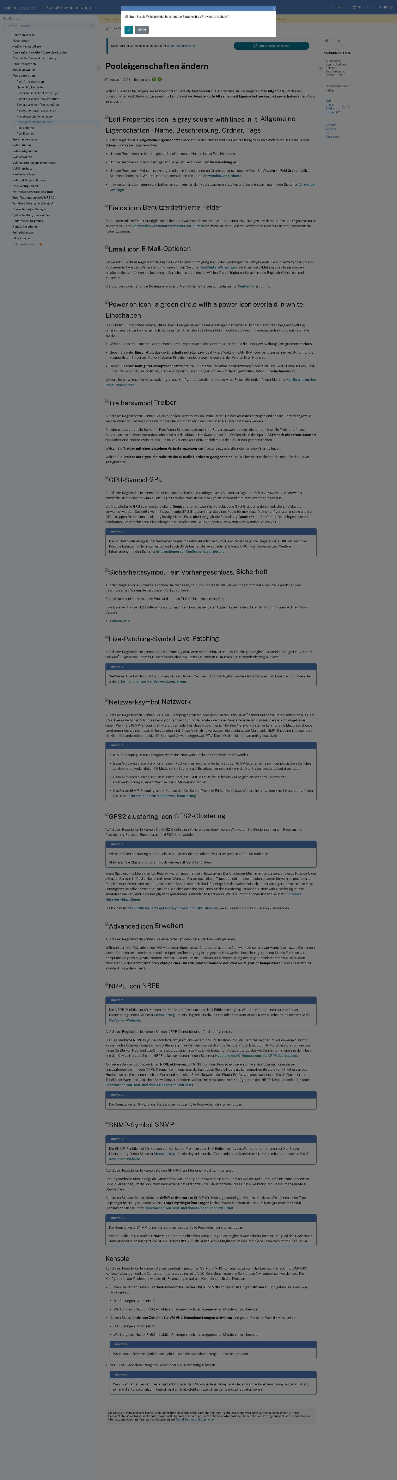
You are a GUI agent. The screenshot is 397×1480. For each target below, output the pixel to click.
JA (128, 30)
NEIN (142, 30)
